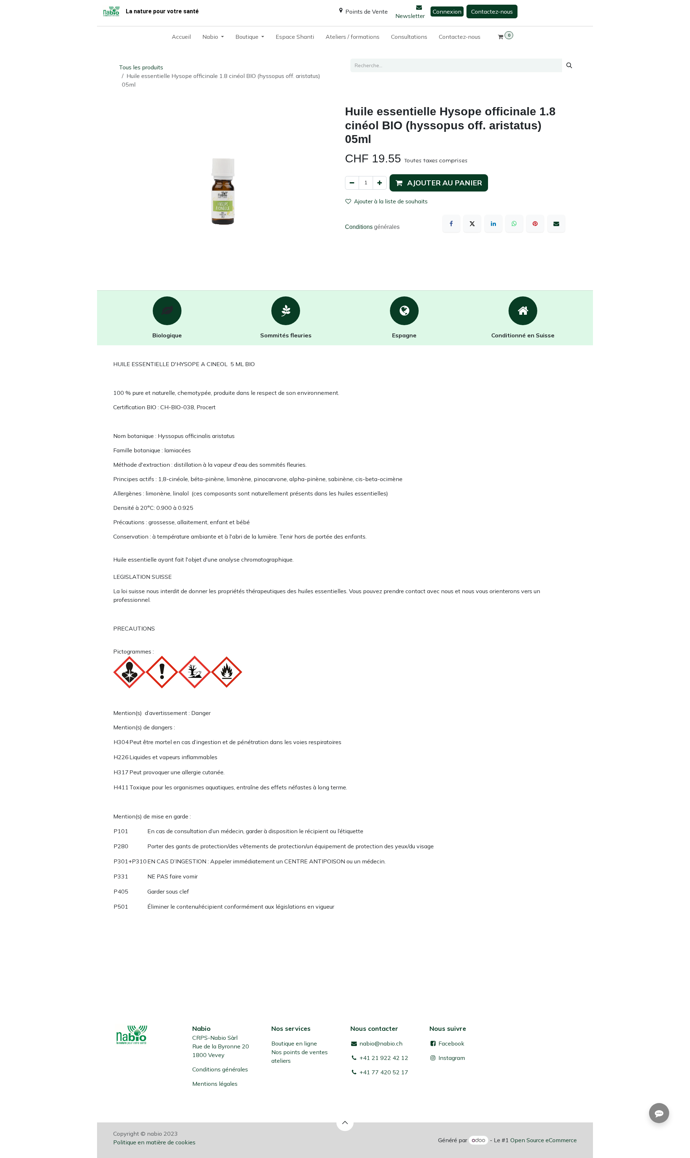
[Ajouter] (380, 183)
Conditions (359, 227)
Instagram (451, 1057)
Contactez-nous (492, 11)
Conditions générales (220, 1069)
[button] (439, 183)
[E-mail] (556, 223)
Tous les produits (141, 67)
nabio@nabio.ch (380, 1043)
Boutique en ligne (294, 1043)
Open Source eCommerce (543, 1140)
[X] (472, 223)
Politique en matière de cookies (154, 1142)
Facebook (450, 1043)
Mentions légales (215, 1083)
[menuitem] (181, 38)
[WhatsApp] (514, 223)
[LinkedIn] (493, 223)
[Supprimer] (352, 183)
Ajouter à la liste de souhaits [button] (391, 201)
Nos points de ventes (299, 1052)
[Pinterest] (535, 223)
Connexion (447, 11)
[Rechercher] (569, 65)
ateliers (281, 1060)
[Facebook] (451, 223)
